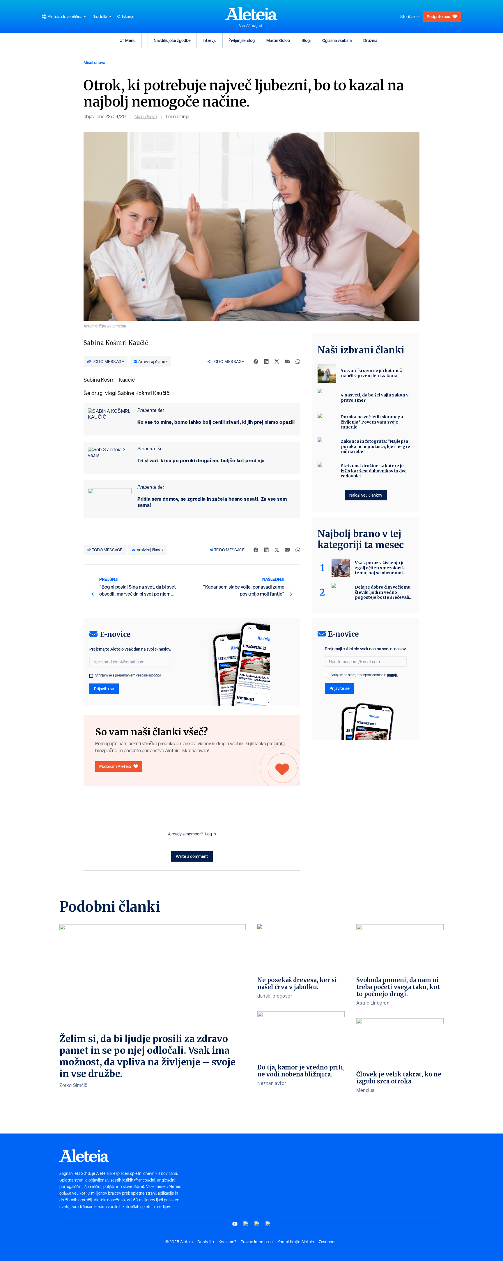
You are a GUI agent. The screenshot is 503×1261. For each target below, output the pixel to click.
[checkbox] (91, 676)
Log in (210, 834)
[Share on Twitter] (276, 361)
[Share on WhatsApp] (297, 361)
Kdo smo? (227, 1241)
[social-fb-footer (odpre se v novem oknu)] (246, 1224)
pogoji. (156, 675)
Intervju (210, 40)
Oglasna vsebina (337, 40)
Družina (370, 40)
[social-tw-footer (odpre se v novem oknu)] (257, 1224)
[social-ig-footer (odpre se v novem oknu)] (268, 1224)
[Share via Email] (287, 361)
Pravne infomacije (257, 1241)
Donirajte (205, 1241)
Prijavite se (104, 688)
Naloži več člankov (365, 495)
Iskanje (128, 16)
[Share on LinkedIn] (266, 361)
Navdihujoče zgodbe (172, 40)
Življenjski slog (242, 40)
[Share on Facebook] (256, 361)
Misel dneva (94, 62)
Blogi (306, 40)
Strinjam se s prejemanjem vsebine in (128, 675)
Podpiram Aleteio (115, 766)
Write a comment (192, 856)
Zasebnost (328, 1241)
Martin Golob (278, 40)
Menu (130, 40)
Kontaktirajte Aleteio (295, 1241)
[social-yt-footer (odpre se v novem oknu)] (235, 1224)
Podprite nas (438, 16)
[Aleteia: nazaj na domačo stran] (251, 13)
